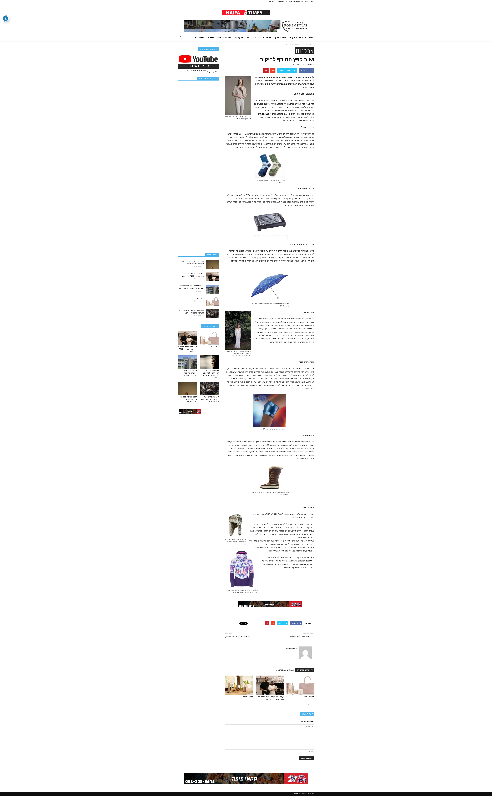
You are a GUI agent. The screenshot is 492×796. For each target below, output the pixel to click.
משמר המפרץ (280, 37)
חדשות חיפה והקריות (297, 37)
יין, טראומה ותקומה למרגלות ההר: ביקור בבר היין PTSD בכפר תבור (187, 349)
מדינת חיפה (267, 37)
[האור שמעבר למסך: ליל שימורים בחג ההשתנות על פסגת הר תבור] (212, 313)
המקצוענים (238, 37)
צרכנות (211, 37)
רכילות (248, 37)
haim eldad (310, 65)
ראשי (311, 37)
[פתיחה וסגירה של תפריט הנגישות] (6, 18)
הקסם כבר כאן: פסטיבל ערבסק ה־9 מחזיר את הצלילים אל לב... (189, 399)
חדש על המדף (309, 697)
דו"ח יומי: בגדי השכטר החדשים (301, 637)
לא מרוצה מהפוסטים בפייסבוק (237, 637)
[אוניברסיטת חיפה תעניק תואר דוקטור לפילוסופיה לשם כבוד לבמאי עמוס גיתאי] (209, 362)
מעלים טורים (200, 37)
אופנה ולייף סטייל (224, 37)
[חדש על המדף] (300, 685)
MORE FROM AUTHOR (285, 670)
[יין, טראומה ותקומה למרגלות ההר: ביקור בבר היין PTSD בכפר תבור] (270, 685)
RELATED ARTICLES (305, 670)
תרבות (257, 37)
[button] (181, 37)
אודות (312, 2)
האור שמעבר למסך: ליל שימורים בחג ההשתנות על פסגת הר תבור (210, 399)
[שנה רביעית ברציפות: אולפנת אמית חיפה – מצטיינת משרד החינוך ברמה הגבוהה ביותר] (212, 289)
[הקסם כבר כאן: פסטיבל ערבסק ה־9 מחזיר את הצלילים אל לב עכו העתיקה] (212, 264)
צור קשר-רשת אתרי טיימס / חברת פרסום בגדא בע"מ (293, 2)
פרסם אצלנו (271, 2)
